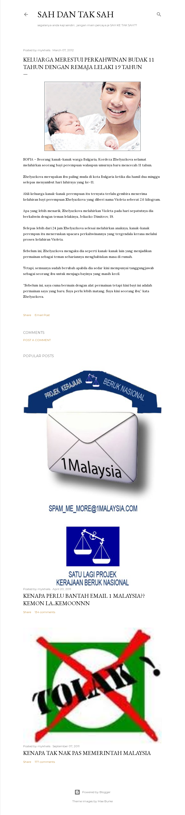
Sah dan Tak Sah (76, 14)
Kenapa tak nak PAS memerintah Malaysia (87, 753)
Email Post (42, 315)
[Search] (159, 13)
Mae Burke (105, 801)
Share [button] (27, 315)
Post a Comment (37, 340)
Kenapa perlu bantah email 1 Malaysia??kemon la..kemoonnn (84, 599)
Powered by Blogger (96, 792)
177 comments (45, 762)
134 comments (45, 612)
